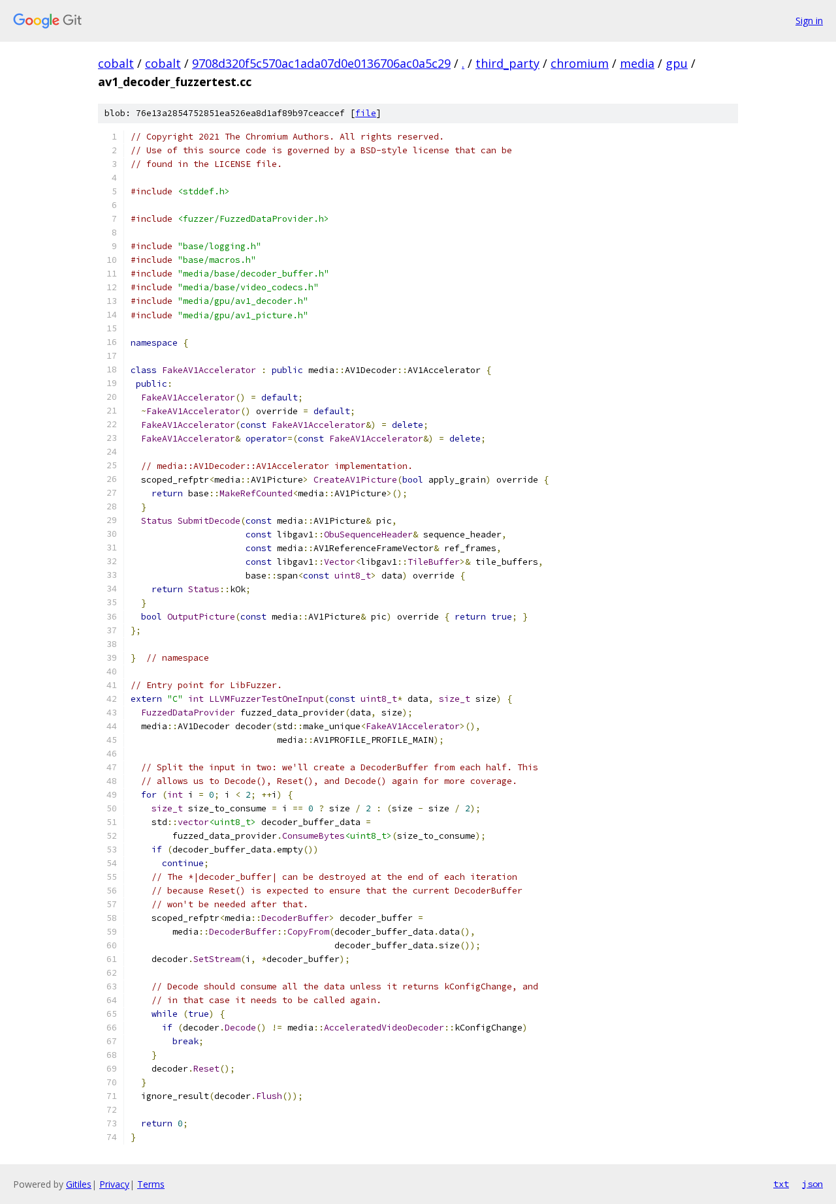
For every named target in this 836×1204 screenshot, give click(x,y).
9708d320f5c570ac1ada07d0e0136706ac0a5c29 (321, 63)
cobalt (116, 63)
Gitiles (78, 1184)
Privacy (114, 1184)
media (637, 63)
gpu (677, 63)
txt (781, 1184)
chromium (580, 63)
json (812, 1184)
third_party (507, 63)
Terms (151, 1184)
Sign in (809, 20)
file (365, 113)
